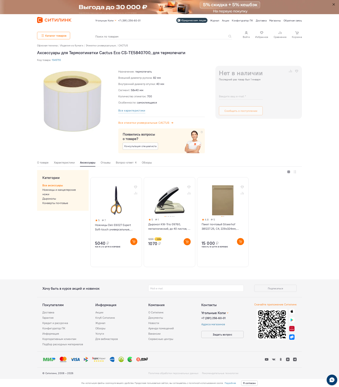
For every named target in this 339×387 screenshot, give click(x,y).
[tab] (43, 163)
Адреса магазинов (213, 324)
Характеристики (64, 162)
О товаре (43, 162)
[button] (246, 35)
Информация (50, 333)
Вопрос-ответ (126, 162)
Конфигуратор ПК (53, 328)
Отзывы (106, 162)
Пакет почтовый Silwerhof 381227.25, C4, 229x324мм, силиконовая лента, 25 (219, 226)
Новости (153, 323)
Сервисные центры (160, 339)
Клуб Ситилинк (105, 317)
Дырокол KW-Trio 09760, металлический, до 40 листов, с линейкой (168, 226)
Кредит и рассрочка (55, 323)
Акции (99, 312)
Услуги (99, 333)
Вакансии (154, 333)
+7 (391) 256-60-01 (213, 318)
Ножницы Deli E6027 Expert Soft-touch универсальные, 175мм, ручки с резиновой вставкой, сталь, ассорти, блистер (113, 227)
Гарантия (47, 317)
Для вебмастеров (106, 339)
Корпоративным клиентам (59, 339)
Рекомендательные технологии (220, 373)
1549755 (56, 60)
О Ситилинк (155, 312)
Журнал (100, 323)
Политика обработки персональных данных (173, 373)
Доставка (48, 312)
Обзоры (147, 162)
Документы (155, 317)
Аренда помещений (161, 328)
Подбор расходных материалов (62, 344)
